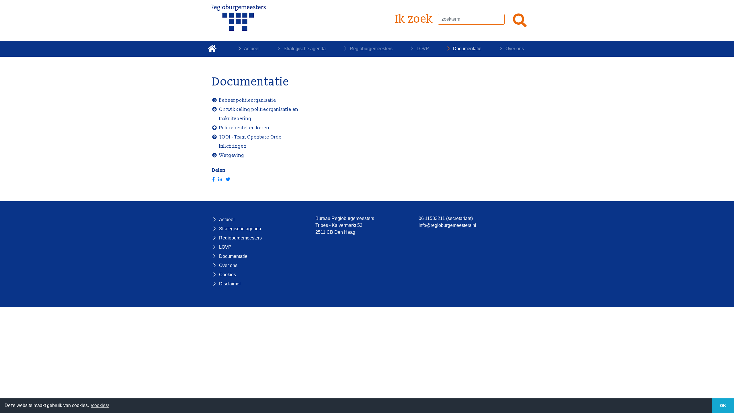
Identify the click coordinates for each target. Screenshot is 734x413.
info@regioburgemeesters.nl (447, 225)
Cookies (227, 274)
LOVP (422, 48)
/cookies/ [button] (100, 405)
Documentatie (466, 48)
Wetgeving (231, 155)
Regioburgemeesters (371, 48)
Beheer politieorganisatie (247, 100)
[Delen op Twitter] (228, 179)
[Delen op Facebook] (213, 179)
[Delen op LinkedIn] (220, 179)
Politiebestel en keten (244, 128)
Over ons (514, 48)
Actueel (251, 48)
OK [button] (723, 405)
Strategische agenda (304, 48)
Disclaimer (230, 283)
